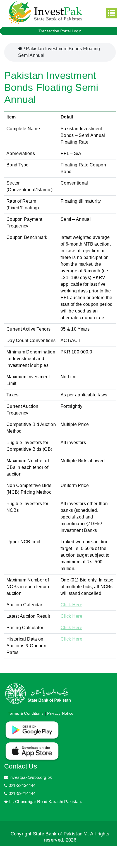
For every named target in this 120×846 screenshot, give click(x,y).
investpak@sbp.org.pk (30, 777)
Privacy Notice (60, 713)
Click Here (71, 604)
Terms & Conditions (26, 713)
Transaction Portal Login (60, 31)
